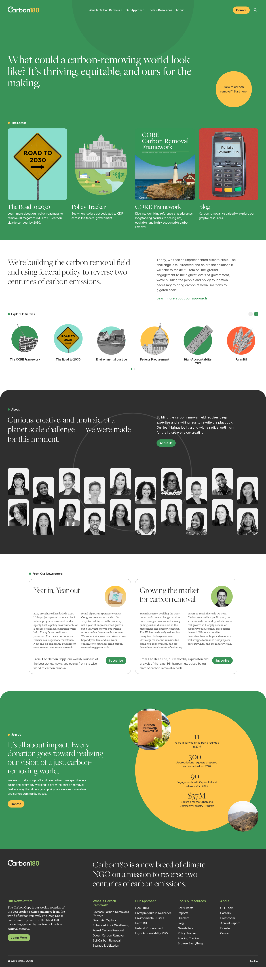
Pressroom (227, 918)
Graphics (183, 918)
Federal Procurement (149, 928)
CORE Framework (158, 206)
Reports (183, 913)
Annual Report (230, 923)
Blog (204, 206)
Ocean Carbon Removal (108, 935)
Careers (225, 913)
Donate (241, 10)
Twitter (254, 961)
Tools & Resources (160, 10)
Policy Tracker (88, 206)
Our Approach (135, 10)
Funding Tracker (188, 938)
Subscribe (116, 660)
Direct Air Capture (104, 920)
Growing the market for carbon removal (169, 594)
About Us (166, 443)
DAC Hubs (142, 908)
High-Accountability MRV (151, 933)
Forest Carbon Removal (108, 930)
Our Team (226, 908)
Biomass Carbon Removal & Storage (111, 913)
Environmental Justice (149, 918)
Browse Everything (190, 943)
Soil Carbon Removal (106, 940)
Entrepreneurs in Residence (153, 913)
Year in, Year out (56, 590)
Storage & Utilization (106, 945)
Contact (225, 933)
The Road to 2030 (29, 206)
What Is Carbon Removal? (105, 10)
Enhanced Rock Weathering (111, 925)
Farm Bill (141, 923)
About (180, 10)
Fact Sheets (185, 908)
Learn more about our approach (182, 298)
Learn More (19, 937)
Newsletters (185, 928)
